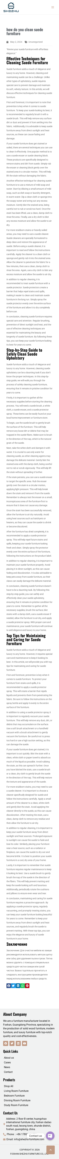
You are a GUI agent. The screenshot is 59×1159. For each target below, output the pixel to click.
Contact (8, 1071)
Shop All (8, 1086)
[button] (8, 985)
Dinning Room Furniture (17, 1100)
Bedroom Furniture (14, 1095)
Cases (7, 1062)
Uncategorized (35, 42)
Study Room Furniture (16, 1105)
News (7, 1067)
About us (9, 1057)
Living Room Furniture (16, 1090)
